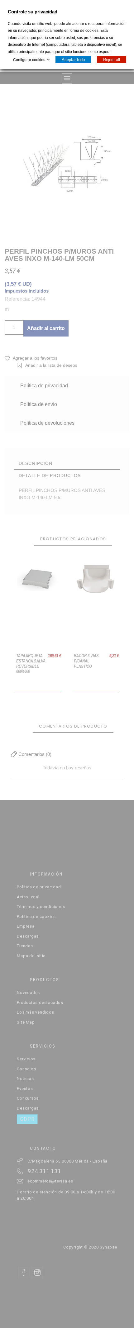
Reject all (111, 59)
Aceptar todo (73, 59)
